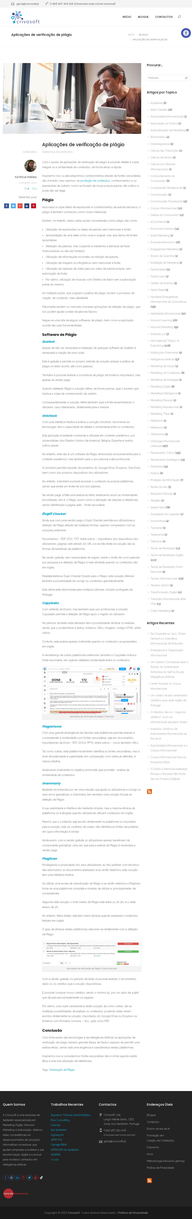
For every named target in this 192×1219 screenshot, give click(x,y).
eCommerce (158, 221)
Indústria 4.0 (158, 334)
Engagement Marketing (164, 249)
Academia (157, 103)
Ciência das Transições (164, 150)
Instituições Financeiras (164, 352)
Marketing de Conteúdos (57, 152)
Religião (155, 500)
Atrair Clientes (159, 109)
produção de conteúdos (95, 180)
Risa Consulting (60, 1120)
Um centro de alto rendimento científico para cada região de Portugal (169, 700)
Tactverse (156, 527)
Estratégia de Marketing (165, 262)
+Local (54, 1159)
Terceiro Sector (160, 585)
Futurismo (153, 1147)
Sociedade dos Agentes (165, 514)
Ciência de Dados (161, 157)
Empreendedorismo (163, 242)
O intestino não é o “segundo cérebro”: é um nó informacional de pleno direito (169, 717)
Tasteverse (157, 534)
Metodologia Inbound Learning (165, 1161)
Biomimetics (158, 136)
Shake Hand (158, 507)
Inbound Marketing (162, 327)
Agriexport (57, 1134)
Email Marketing (160, 235)
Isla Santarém (59, 1129)
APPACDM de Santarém (65, 1149)
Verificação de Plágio (62, 1069)
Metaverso (157, 427)
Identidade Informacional (166, 313)
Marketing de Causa (162, 366)
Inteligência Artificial (162, 359)
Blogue (143, 17)
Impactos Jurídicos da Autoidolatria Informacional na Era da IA (169, 733)
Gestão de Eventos (162, 283)
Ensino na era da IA (158, 1128)
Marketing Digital (161, 386)
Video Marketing (160, 610)
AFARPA (55, 1154)
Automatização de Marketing (168, 130)
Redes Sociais (159, 486)
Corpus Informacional (164, 208)
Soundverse (158, 520)
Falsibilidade (158, 269)
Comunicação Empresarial (166, 201)
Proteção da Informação (165, 480)
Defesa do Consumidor (165, 215)
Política (155, 473)
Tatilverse (156, 541)
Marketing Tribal (160, 413)
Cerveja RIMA (59, 1144)
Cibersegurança (160, 143)
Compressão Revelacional (166, 187)
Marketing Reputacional (165, 407)
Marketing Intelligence (164, 393)
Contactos (163, 17)
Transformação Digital (164, 592)
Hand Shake (158, 289)
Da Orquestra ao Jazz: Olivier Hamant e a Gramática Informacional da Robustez (168, 638)
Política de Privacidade (160, 1167)
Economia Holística (162, 228)
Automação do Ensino (164, 123)
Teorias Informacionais (164, 578)
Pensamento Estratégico (165, 459)
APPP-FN (56, 1139)
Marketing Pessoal (161, 400)
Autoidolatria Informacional (167, 116)
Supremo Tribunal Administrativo (70, 1115)
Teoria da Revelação (163, 548)
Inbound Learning (161, 320)
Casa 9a (55, 1124)
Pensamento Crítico (162, 452)
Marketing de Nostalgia (164, 379)
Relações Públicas (162, 493)
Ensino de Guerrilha (162, 255)
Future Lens (158, 276)
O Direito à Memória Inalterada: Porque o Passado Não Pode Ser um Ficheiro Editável (169, 774)
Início (127, 17)
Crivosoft (74, 1213)
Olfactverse (157, 434)
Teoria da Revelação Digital (167, 555)
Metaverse (157, 420)
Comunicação (159, 194)
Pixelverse (157, 466)
